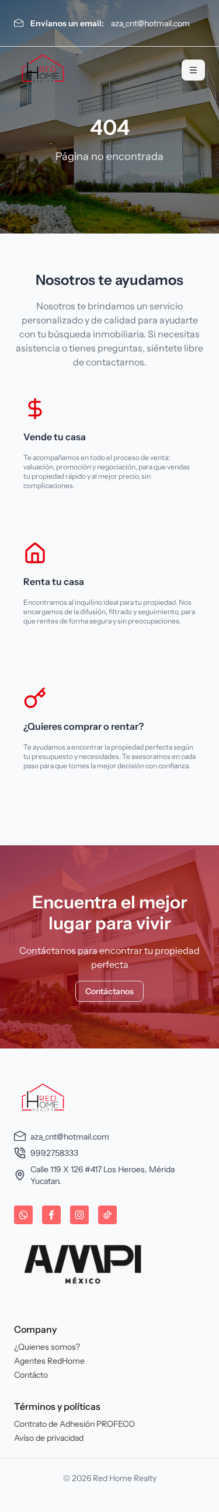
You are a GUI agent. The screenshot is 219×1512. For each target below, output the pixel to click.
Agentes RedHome (49, 1361)
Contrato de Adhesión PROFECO (74, 1424)
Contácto (31, 1375)
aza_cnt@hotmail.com (150, 23)
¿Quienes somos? (47, 1347)
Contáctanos (109, 991)
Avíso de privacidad (49, 1438)
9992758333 (54, 1153)
